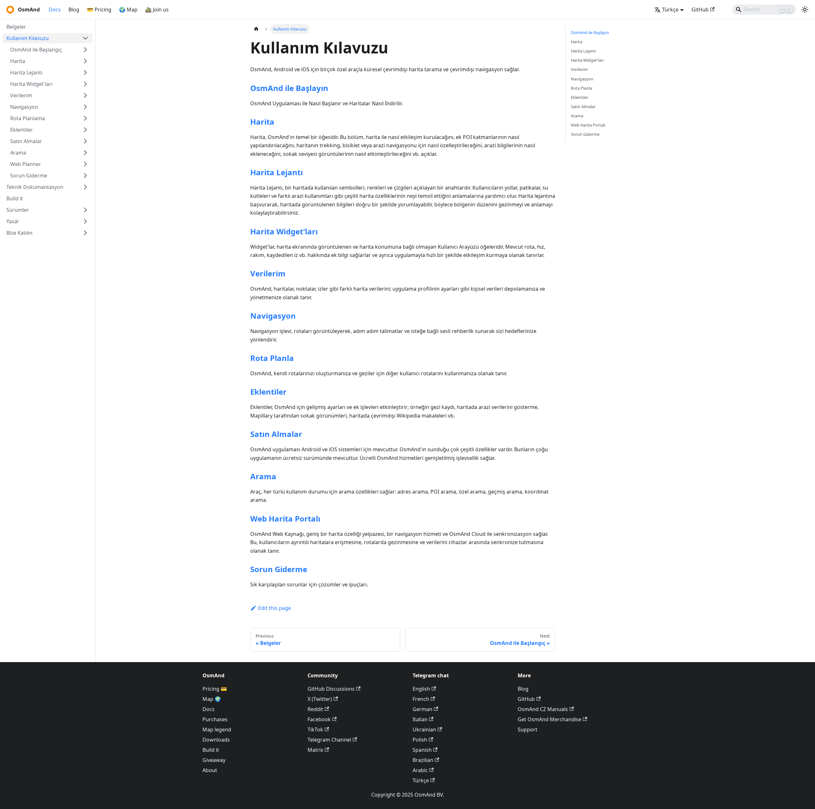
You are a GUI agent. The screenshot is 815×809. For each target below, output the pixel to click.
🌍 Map (128, 9)
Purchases (215, 719)
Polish (420, 739)
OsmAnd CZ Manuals (543, 709)
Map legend (216, 729)
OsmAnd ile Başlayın (289, 88)
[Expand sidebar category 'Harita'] (85, 61)
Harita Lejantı (276, 172)
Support (527, 729)
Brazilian (423, 760)
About (209, 770)
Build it (210, 749)
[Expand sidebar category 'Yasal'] (85, 221)
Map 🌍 (211, 698)
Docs (55, 9)
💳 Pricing (99, 9)
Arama (263, 476)
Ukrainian (424, 729)
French (421, 698)
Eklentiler (268, 391)
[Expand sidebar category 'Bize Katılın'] (85, 233)
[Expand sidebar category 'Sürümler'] (85, 210)
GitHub (700, 9)
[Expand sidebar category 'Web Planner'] (85, 164)
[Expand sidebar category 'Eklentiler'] (85, 130)
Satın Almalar (276, 434)
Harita (262, 121)
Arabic (420, 770)
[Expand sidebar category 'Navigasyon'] (85, 107)
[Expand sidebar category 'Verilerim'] (85, 95)
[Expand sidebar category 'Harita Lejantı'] (85, 72)
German (422, 709)
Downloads (216, 739)
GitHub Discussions (331, 688)
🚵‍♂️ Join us (157, 9)
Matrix (315, 749)
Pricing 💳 (214, 688)
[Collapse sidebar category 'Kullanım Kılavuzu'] (85, 38)
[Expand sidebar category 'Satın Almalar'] (85, 141)
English (421, 688)
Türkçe (421, 780)
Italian (420, 719)
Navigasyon (273, 315)
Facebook (319, 719)
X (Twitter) (320, 698)
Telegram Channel (329, 739)
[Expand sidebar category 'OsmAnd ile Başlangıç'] (85, 50)
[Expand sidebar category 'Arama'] (85, 153)
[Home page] (256, 29)
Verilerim (268, 273)
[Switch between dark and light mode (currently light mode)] (805, 9)
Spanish (422, 749)
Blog (73, 9)
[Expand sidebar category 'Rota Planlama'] (85, 118)
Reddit (315, 709)
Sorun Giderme (278, 569)
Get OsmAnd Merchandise (549, 719)
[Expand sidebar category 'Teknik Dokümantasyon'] (85, 187)
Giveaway (213, 760)
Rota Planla (272, 358)
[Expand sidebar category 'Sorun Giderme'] (85, 175)
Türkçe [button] (670, 9)
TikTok (315, 729)
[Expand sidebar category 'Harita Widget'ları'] (85, 84)
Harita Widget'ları (284, 231)
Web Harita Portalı (285, 518)
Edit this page (274, 608)
